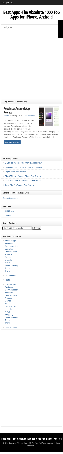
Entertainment (11, 252)
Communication (11, 246)
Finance (8, 254)
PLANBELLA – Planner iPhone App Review (23, 176)
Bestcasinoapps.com (11, 198)
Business (9, 243)
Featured (9, 280)
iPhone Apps (10, 284)
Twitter (7, 215)
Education (9, 249)
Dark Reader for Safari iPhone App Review (23, 181)
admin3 (6, 116)
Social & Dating (11, 265)
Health (8, 304)
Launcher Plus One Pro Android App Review (23, 167)
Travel (7, 271)
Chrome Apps (10, 275)
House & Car (10, 306)
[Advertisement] (31, 63)
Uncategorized (11, 327)
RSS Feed (9, 211)
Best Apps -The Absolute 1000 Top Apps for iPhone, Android (31, 14)
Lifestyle (8, 260)
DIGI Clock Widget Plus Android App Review (23, 163)
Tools (7, 268)
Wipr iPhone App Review (15, 172)
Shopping (9, 315)
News (7, 263)
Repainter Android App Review (17, 110)
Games (8, 257)
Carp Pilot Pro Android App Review (19, 185)
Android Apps (10, 241)
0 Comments (30, 116)
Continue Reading (12, 142)
